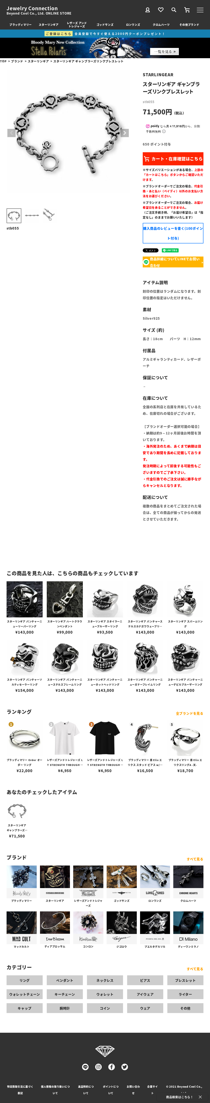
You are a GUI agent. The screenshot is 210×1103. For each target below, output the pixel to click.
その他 (185, 1008)
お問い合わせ (133, 1090)
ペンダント (64, 980)
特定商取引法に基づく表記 (20, 1090)
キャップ (24, 1008)
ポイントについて (111, 1090)
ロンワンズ (133, 24)
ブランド (17, 61)
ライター (185, 994)
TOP (3, 61)
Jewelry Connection (32, 8)
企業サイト (152, 1090)
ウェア (145, 1008)
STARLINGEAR (158, 74)
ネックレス (105, 980)
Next (125, 133)
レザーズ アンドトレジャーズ (77, 24)
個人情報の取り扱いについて (55, 1090)
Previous (11, 133)
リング (24, 980)
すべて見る (195, 859)
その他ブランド (189, 24)
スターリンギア (49, 24)
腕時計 (65, 1008)
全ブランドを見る (189, 713)
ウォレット (105, 994)
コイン (105, 1008)
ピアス (145, 980)
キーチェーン (65, 994)
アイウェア (145, 994)
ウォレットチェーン (24, 994)
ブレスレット (185, 980)
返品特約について (86, 1090)
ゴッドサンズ (105, 24)
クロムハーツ (161, 24)
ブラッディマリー (20, 24)
